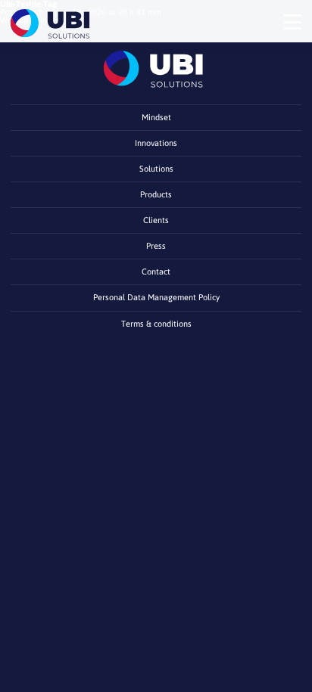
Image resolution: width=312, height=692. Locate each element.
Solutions (156, 168)
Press (156, 245)
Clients (156, 220)
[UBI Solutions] (52, 23)
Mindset (156, 117)
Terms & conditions (156, 323)
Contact (156, 271)
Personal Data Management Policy (156, 297)
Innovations (156, 142)
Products (156, 194)
